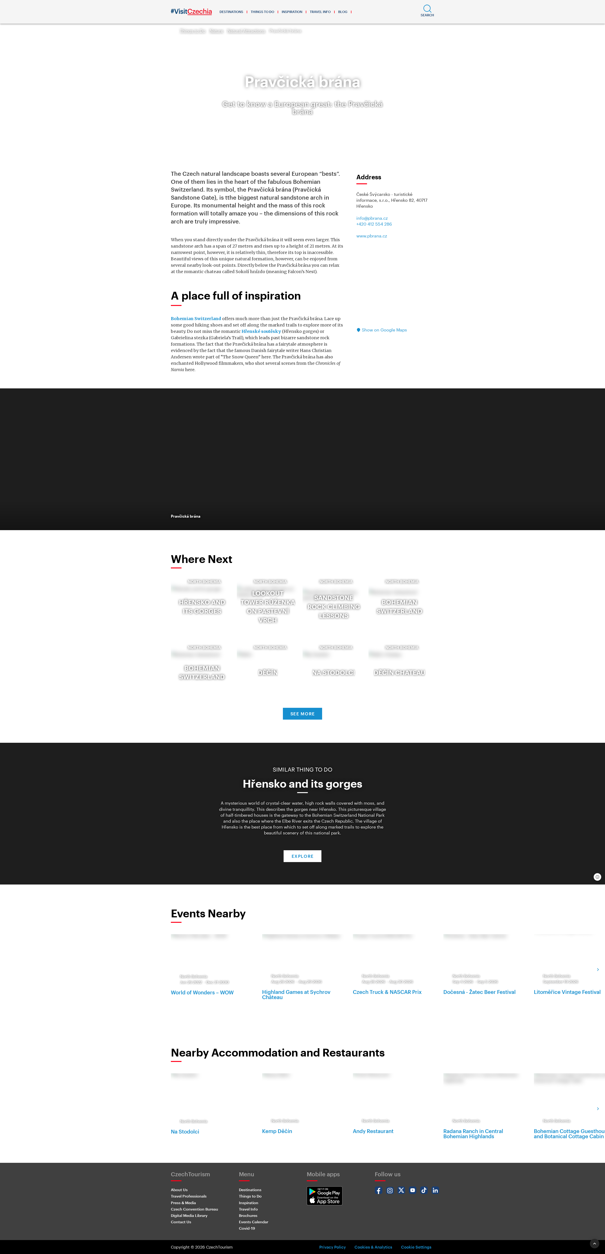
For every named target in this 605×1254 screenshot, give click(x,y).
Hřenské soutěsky (261, 331)
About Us (179, 1189)
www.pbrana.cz (371, 235)
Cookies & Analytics (373, 1247)
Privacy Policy (332, 1247)
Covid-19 (247, 1228)
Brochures (248, 1215)
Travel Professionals (189, 1196)
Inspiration (292, 12)
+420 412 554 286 (374, 224)
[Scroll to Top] (594, 1243)
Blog (342, 12)
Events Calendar (253, 1222)
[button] (427, 11)
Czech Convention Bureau (194, 1209)
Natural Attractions (246, 30)
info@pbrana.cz (372, 218)
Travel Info (320, 12)
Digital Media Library (189, 1215)
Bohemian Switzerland (196, 318)
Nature (216, 30)
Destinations (231, 12)
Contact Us (181, 1222)
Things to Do (262, 12)
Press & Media (183, 1202)
